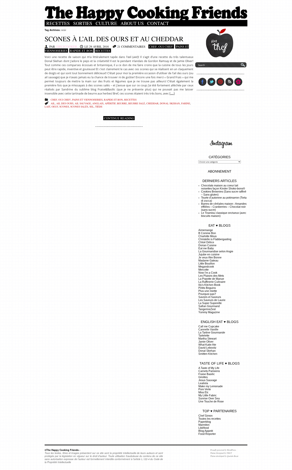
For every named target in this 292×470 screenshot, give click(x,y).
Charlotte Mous (207, 236)
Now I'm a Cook (207, 272)
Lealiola (203, 383)
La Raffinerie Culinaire (211, 281)
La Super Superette (210, 303)
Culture (106, 23)
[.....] (172, 93)
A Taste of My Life (208, 368)
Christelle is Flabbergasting (214, 239)
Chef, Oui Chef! (161, 46)
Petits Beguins (207, 287)
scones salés (79, 106)
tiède (98, 106)
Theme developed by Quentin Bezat (224, 456)
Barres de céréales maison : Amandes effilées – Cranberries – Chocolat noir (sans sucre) (224, 206)
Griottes (203, 377)
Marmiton (204, 424)
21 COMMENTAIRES (131, 46)
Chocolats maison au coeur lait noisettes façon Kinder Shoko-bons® (223, 187)
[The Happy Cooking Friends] (146, 19)
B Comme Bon (207, 233)
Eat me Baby (206, 248)
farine (185, 103)
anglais (97, 103)
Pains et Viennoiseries (87, 99)
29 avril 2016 (99, 46)
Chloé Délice (206, 242)
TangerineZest (207, 309)
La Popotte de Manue (211, 278)
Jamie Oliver (205, 341)
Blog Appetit (205, 430)
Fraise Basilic (206, 374)
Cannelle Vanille (208, 329)
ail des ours (64, 103)
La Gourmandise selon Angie (215, 251)
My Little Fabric (207, 395)
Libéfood (203, 427)
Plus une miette (207, 291)
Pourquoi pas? (207, 294)
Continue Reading (119, 118)
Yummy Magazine (209, 312)
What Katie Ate (207, 344)
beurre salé (136, 103)
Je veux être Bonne (210, 257)
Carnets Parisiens (209, 371)
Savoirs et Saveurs (209, 297)
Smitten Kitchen (207, 353)
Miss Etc (203, 392)
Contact (158, 23)
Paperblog (204, 421)
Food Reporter (207, 433)
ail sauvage (83, 103)
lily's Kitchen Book (209, 284)
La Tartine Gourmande (211, 332)
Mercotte (203, 269)
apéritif (110, 103)
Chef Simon (205, 415)
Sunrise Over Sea (209, 398)
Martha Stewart (207, 338)
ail (53, 103)
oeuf (55, 106)
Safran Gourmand (209, 306)
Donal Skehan (207, 350)
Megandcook (206, 266)
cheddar (152, 103)
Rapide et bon (81, 51)
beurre (122, 103)
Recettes (58, 23)
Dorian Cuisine (207, 245)
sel (91, 106)
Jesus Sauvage (207, 380)
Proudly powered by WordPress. (223, 450)
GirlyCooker (66, 46)
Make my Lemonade (210, 386)
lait (47, 106)
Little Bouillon (206, 263)
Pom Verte (204, 389)
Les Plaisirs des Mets (211, 275)
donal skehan (170, 103)
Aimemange (205, 230)
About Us (132, 23)
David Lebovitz (207, 347)
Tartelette (203, 335)
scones (64, 106)
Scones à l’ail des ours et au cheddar (114, 38)
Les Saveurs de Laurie (211, 300)
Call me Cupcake (208, 326)
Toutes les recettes (209, 418)
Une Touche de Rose (211, 401)
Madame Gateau (208, 260)
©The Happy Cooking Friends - (62, 450)
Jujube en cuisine (209, 254)
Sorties (82, 23)
